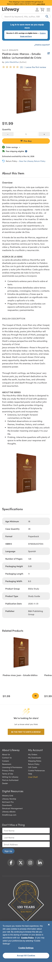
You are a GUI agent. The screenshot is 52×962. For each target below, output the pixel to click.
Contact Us (7, 757)
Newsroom (6, 764)
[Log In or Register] (37, 9)
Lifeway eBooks (8, 811)
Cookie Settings (25, 947)
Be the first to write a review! (26, 731)
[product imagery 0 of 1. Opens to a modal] (26, 95)
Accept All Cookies (26, 955)
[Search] (46, 16)
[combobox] (26, 16)
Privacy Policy (8, 770)
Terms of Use (7, 773)
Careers (5, 760)
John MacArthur (12, 62)
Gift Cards (32, 767)
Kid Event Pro (8, 802)
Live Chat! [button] (33, 776)
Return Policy (33, 764)
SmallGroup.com (9, 814)
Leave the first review (35, 67)
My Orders (32, 754)
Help (30, 773)
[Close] (49, 925)
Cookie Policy (27, 937)
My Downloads (34, 757)
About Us (6, 754)
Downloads (7, 805)
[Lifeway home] (10, 9)
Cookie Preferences (36, 770)
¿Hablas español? (42, 44)
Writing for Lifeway (10, 776)
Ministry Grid (7, 795)
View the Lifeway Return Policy (32, 161)
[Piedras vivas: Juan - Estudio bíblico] (21, 653)
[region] (26, 941)
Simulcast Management (12, 808)
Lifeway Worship (9, 798)
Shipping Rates (34, 760)
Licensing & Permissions (12, 767)
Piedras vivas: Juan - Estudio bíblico (20, 675)
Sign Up (8, 850)
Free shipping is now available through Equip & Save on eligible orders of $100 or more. (26, 3)
